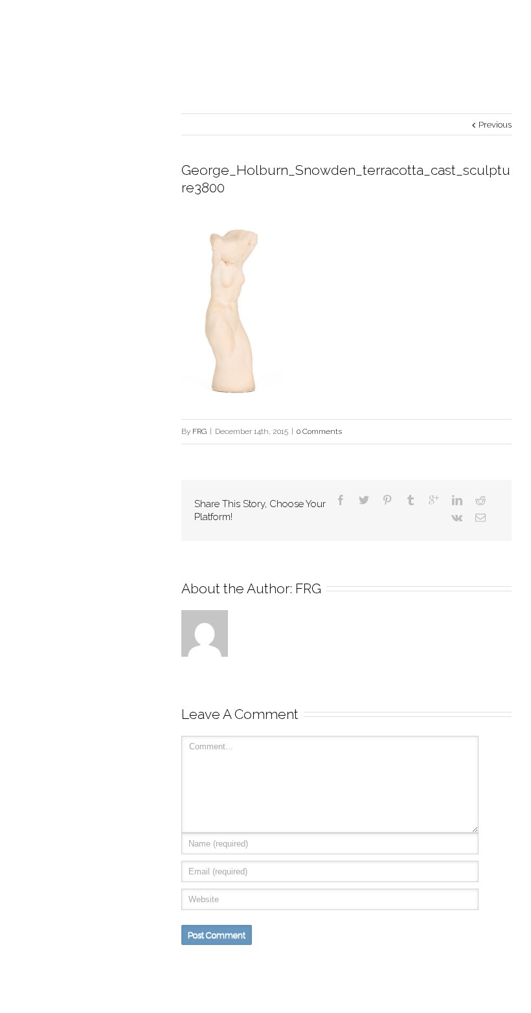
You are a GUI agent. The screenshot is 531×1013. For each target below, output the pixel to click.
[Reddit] (480, 500)
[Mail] (480, 517)
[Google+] (434, 500)
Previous (495, 125)
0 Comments (319, 431)
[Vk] (456, 517)
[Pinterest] (387, 500)
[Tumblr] (410, 500)
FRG (199, 431)
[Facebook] (340, 500)
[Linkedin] (457, 500)
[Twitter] (364, 500)
